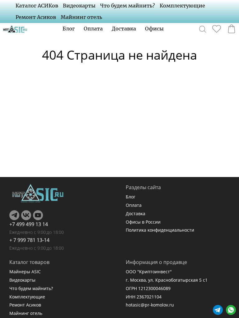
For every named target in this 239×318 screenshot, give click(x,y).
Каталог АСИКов (37, 5)
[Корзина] (231, 29)
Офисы (154, 28)
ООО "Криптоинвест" (149, 272)
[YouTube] (38, 215)
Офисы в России (143, 222)
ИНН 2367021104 (144, 297)
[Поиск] (202, 29)
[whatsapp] (231, 310)
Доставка (124, 28)
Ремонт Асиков (36, 17)
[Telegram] (14, 215)
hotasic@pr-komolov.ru (150, 305)
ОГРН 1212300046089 (148, 288)
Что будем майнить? (127, 5)
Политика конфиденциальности (160, 230)
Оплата (93, 28)
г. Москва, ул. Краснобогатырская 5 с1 (167, 280)
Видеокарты (79, 5)
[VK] (26, 215)
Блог (69, 28)
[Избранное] (216, 29)
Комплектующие (182, 5)
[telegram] (218, 310)
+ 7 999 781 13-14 (29, 240)
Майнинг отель (81, 17)
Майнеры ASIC (25, 272)
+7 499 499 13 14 (28, 224)
